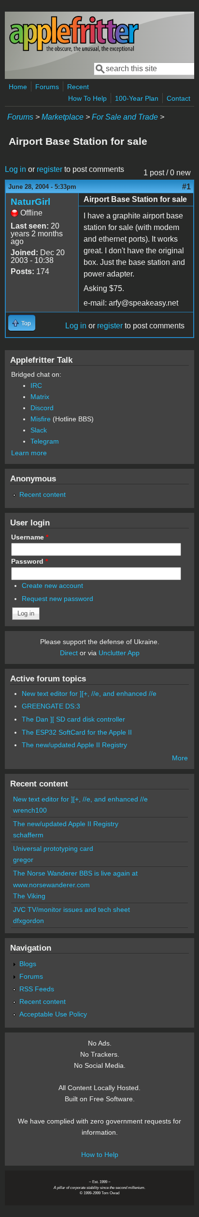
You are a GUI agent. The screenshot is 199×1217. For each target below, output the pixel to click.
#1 (186, 187)
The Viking (29, 896)
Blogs (27, 964)
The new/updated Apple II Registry (74, 745)
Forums (47, 87)
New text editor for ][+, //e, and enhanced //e (89, 693)
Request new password (57, 598)
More (180, 758)
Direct (69, 653)
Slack (38, 430)
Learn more (29, 453)
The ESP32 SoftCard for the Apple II (77, 732)
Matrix (39, 397)
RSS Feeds (36, 989)
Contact (178, 98)
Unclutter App (119, 653)
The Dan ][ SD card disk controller (73, 719)
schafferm (28, 835)
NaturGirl (30, 202)
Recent (78, 87)
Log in (15, 169)
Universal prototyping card (53, 848)
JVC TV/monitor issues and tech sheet (71, 909)
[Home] (74, 50)
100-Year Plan (136, 98)
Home (18, 87)
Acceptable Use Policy (53, 1014)
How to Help (99, 1154)
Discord (42, 408)
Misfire (40, 419)
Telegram (44, 441)
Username (29, 537)
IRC (36, 385)
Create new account (52, 585)
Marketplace (63, 117)
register (49, 169)
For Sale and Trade (125, 117)
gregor (23, 859)
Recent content (42, 494)
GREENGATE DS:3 (51, 706)
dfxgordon (28, 920)
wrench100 (30, 810)
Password (29, 561)
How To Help (87, 98)
